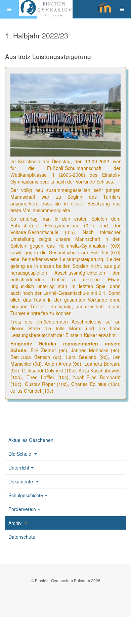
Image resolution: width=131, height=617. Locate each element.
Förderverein (22, 509)
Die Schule (20, 453)
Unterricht (18, 467)
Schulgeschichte (25, 495)
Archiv (15, 523)
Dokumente (21, 481)
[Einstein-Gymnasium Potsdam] (46, 9)
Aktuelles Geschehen (30, 440)
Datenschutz (21, 536)
